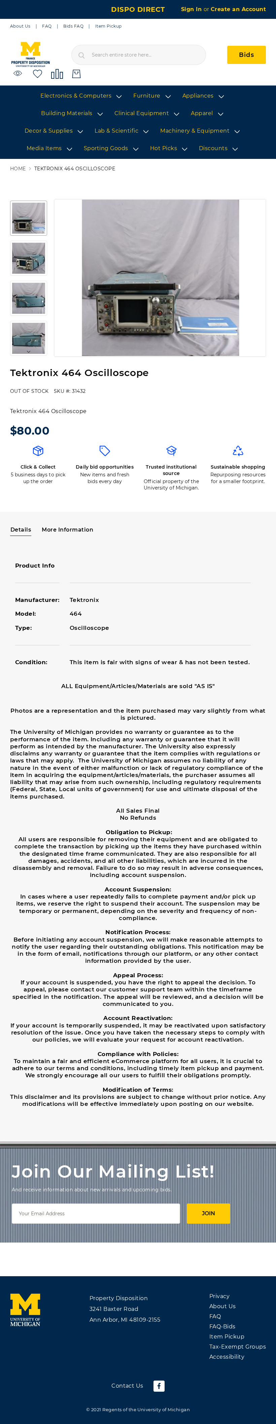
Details (20, 530)
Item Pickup (108, 26)
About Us (20, 26)
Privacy (219, 1296)
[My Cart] (76, 74)
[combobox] (138, 55)
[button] (28, 218)
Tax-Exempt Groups (237, 1347)
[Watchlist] (18, 73)
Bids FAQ (73, 26)
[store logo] (30, 54)
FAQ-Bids (222, 1326)
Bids (246, 55)
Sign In (192, 9)
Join (208, 1213)
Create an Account (238, 9)
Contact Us (127, 1386)
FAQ (46, 26)
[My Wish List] (37, 73)
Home (18, 169)
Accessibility (226, 1357)
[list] (138, 122)
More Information (67, 530)
